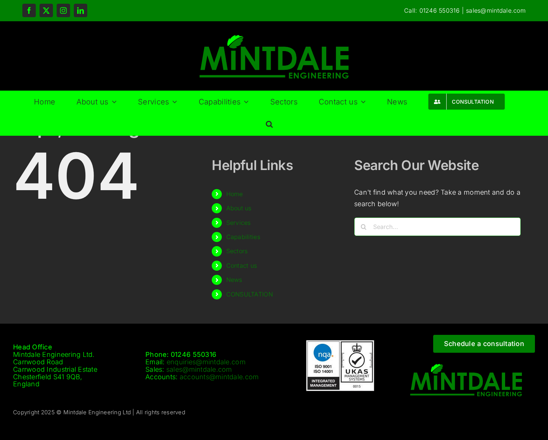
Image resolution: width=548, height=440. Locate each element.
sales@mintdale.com (496, 10)
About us (239, 208)
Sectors (237, 251)
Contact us (241, 265)
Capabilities (243, 237)
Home (234, 194)
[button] (269, 124)
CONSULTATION (249, 294)
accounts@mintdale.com (219, 377)
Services (238, 222)
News (234, 279)
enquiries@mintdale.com (206, 362)
